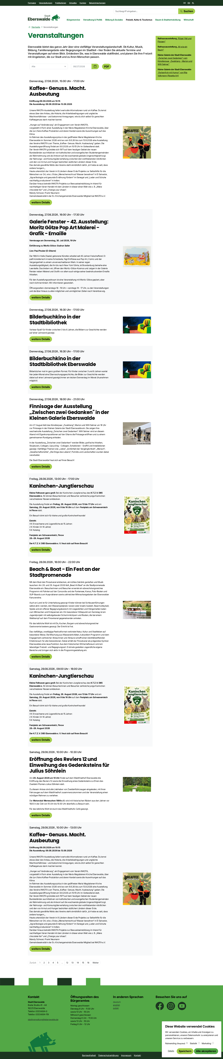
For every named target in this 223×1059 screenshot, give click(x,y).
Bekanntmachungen (97, 3)
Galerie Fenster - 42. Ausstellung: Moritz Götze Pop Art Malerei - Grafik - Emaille (68, 227)
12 (67, 962)
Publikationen (60, 3)
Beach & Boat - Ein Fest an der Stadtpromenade (64, 572)
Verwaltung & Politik (92, 19)
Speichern (185, 1051)
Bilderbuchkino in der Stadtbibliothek (54, 319)
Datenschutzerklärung (108, 1055)
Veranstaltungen (45, 3)
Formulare (32, 3)
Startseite (35, 27)
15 (83, 962)
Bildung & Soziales (114, 19)
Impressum (126, 1055)
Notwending (175, 1043)
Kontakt (137, 1055)
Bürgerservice (73, 19)
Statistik (193, 1043)
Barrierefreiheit (89, 1055)
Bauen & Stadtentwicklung (168, 19)
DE (184, 3)
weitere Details (40, 202)
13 (72, 962)
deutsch (117, 1002)
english (116, 1005)
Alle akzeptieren (206, 1051)
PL (193, 3)
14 (78, 962)
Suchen (188, 11)
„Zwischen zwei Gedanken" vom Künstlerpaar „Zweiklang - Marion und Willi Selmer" (175, 61)
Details (171, 1051)
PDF (106, 66)
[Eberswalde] (44, 17)
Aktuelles (73, 3)
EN (189, 3)
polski (116, 1008)
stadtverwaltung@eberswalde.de (43, 1019)
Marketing (206, 1043)
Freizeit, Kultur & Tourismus (139, 19)
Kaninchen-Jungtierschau (61, 485)
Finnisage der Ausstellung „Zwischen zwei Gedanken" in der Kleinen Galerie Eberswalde (69, 412)
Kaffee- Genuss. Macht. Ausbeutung (57, 91)
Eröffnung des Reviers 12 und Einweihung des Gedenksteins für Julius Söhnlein (69, 765)
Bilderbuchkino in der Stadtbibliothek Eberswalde (62, 361)
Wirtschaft (189, 19)
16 (88, 962)
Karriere (83, 3)
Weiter (96, 962)
